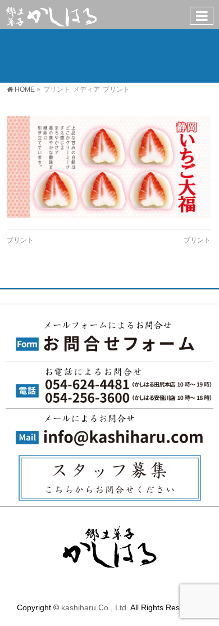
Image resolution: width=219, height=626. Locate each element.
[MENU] (201, 16)
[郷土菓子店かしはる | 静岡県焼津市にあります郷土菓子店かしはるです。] (51, 14)
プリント (20, 240)
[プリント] (109, 167)
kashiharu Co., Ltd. (95, 607)
